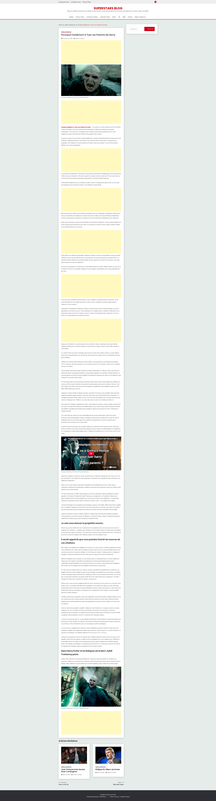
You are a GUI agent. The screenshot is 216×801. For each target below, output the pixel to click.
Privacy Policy (86, 2)
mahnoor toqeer (79, 38)
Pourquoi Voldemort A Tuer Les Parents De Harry (76, 127)
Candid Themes (125, 796)
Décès (114, 17)
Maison (71, 17)
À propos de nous (64, 2)
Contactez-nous (76, 2)
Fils (119, 17)
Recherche (150, 29)
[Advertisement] (91, 52)
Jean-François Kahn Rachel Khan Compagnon (73, 770)
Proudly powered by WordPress (96, 796)
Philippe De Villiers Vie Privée (107, 769)
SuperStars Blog (108, 8)
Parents (130, 17)
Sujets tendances (140, 17)
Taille (123, 17)
